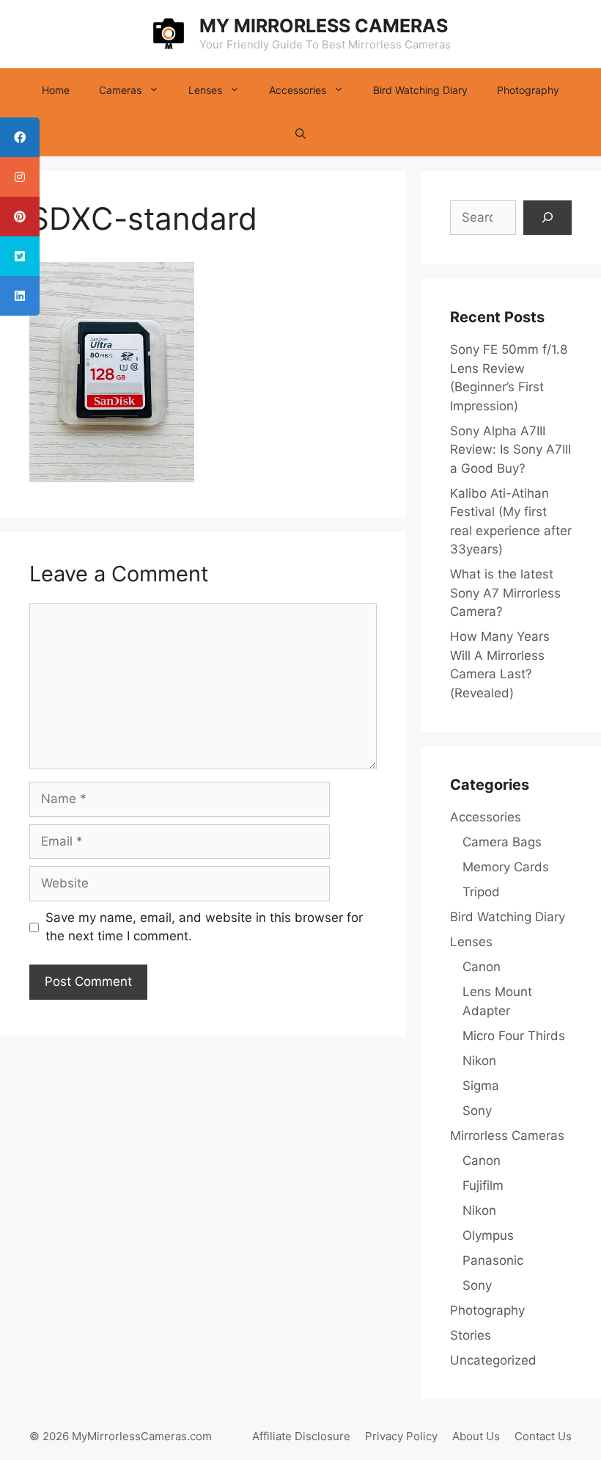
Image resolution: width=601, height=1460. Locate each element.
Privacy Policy (401, 1436)
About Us (476, 1436)
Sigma (480, 1085)
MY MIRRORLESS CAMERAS (323, 26)
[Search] (547, 218)
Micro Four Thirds (513, 1035)
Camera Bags (502, 842)
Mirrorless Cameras (507, 1135)
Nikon (479, 1060)
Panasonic (492, 1260)
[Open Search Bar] (300, 134)
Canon (481, 966)
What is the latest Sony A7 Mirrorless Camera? (505, 593)
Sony (477, 1110)
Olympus (488, 1235)
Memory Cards (505, 867)
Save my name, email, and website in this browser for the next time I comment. (204, 927)
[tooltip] (20, 137)
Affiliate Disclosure (301, 1436)
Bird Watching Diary (420, 90)
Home (56, 90)
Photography (528, 90)
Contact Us (543, 1436)
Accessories (297, 90)
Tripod (481, 892)
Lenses (205, 90)
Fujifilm (483, 1185)
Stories (470, 1335)
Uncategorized (493, 1360)
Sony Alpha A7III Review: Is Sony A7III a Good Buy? (510, 450)
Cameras (120, 90)
